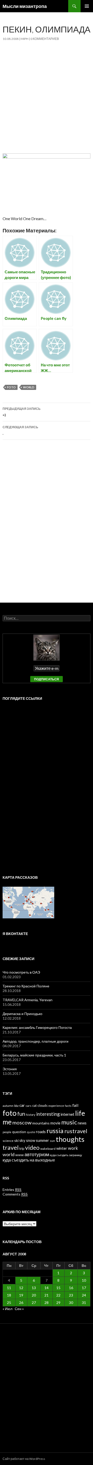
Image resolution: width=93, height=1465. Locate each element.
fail (75, 1105)
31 (84, 1302)
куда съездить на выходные (29, 1160)
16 (71, 1288)
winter (61, 1148)
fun (21, 1114)
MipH (24, 39)
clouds (42, 1105)
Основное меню (87, 6)
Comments (15, 1194)
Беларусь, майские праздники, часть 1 (34, 1055)
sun (52, 1141)
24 (84, 1295)
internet (67, 1114)
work (73, 1148)
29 (58, 1302)
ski (16, 1140)
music (69, 1122)
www (19, 1155)
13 (34, 1288)
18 (9, 1295)
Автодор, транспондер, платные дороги (35, 1041)
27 (34, 1302)
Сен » (19, 1308)
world (28, 387)
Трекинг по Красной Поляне (26, 986)
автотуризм (37, 1154)
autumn (8, 1106)
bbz (16, 1106)
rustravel (75, 1131)
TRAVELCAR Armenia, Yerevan (27, 1000)
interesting (48, 1114)
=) (22, 412)
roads (41, 1131)
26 (21, 1302)
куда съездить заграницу (66, 1155)
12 (21, 1288)
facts (68, 1105)
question (19, 1132)
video (32, 1147)
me (7, 1122)
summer (42, 1140)
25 (9, 1302)
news (82, 1123)
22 (58, 1295)
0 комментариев (44, 39)
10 (84, 1280)
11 (9, 1288)
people (7, 1132)
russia (55, 1130)
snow (30, 1140)
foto (11, 387)
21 (46, 1295)
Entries (12, 1189)
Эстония (10, 1069)
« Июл (7, 1308)
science (8, 1141)
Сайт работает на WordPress (24, 1459)
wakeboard (48, 1149)
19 (21, 1295)
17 (84, 1288)
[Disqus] (46, 524)
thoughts (70, 1139)
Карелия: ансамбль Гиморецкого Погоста (37, 1027)
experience (56, 1105)
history (30, 1114)
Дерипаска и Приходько (22, 1013)
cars (29, 1105)
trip (21, 1148)
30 (71, 1302)
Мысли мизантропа (25, 6)
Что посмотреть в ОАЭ (21, 972)
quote (31, 1132)
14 (46, 1288)
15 (58, 1288)
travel (11, 1147)
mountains (41, 1123)
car (22, 1105)
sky (22, 1140)
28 (46, 1302)
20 (34, 1295)
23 (71, 1295)
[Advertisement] (46, 95)
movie (55, 1123)
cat (34, 1105)
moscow (22, 1122)
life (80, 1113)
